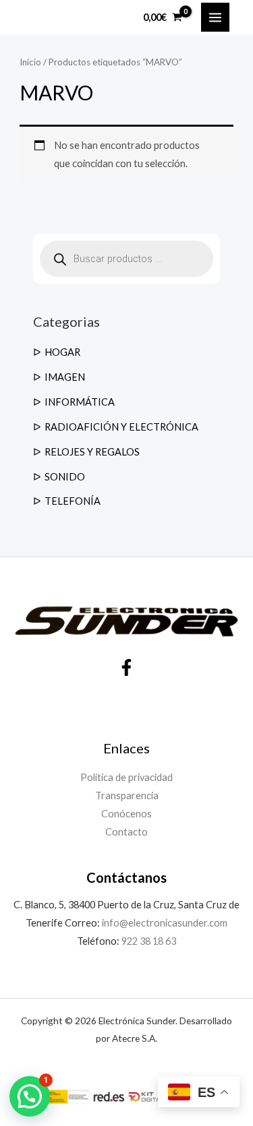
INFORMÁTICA (80, 402)
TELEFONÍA (73, 501)
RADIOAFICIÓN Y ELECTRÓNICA (121, 427)
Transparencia (127, 795)
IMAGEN (65, 377)
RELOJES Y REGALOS (92, 452)
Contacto (126, 832)
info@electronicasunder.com (163, 923)
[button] (29, 1096)
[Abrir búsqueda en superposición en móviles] (126, 259)
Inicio (30, 62)
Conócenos (126, 813)
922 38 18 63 (148, 941)
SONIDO (65, 476)
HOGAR (62, 352)
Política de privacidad (126, 777)
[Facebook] (126, 667)
